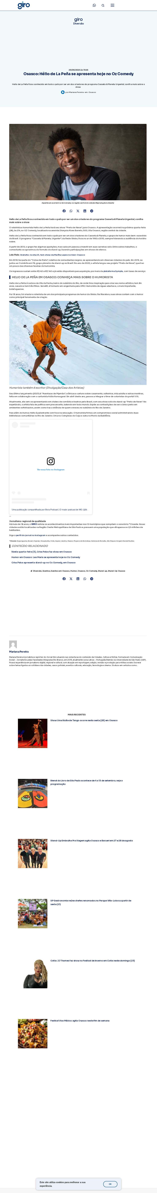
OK (110, 1184)
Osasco (92, 92)
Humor (73, 574)
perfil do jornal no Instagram (31, 538)
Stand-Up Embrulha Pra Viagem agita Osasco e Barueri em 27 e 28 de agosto (91, 843)
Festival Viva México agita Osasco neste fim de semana (79, 1023)
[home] (23, 5)
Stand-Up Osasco (116, 574)
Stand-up (102, 574)
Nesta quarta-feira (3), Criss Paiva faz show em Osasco (41, 554)
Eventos (46, 574)
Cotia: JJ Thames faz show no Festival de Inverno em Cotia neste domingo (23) (92, 963)
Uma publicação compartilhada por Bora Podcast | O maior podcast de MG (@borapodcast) (55, 512)
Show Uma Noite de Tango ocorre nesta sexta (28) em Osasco (84, 723)
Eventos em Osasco (60, 574)
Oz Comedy (91, 574)
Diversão (78, 23)
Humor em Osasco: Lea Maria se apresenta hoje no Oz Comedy (45, 560)
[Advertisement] (78, 609)
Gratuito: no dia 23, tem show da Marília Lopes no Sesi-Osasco (52, 257)
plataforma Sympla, (113, 274)
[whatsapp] (94, 5)
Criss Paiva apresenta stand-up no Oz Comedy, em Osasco (43, 565)
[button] (64, 213)
